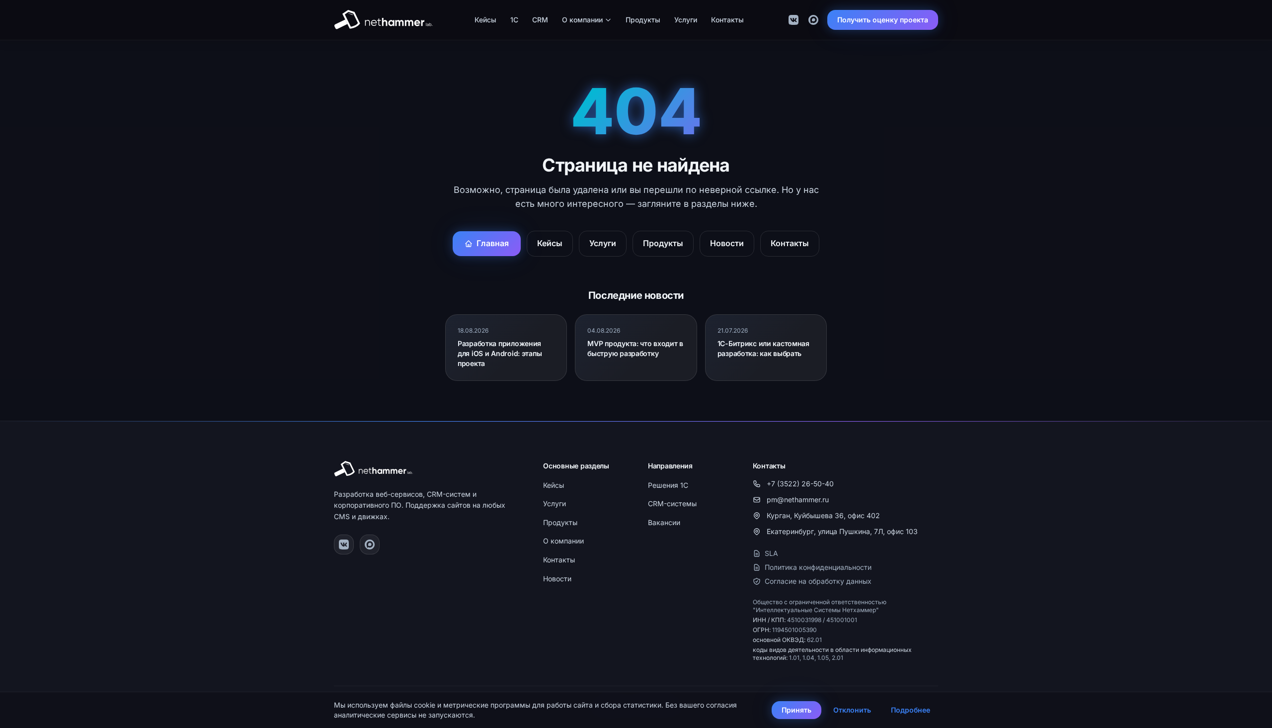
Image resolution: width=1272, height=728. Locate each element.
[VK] (793, 20)
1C (514, 19)
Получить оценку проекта (882, 19)
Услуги (685, 19)
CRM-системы (672, 503)
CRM (540, 19)
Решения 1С (668, 485)
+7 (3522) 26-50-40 (800, 483)
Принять (796, 710)
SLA (771, 553)
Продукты (643, 19)
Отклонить (852, 710)
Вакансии (664, 522)
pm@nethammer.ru (798, 499)
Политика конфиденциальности (818, 567)
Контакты (727, 19)
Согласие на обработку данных (818, 581)
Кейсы (485, 19)
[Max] (813, 20)
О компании (582, 19)
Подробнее (910, 710)
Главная (493, 243)
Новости (727, 243)
